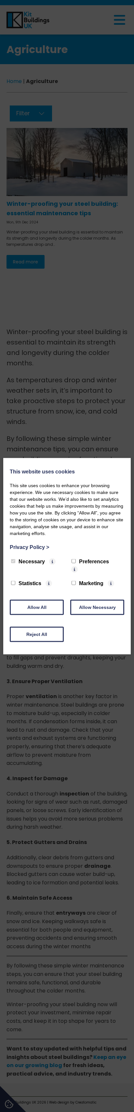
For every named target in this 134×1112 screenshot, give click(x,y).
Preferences (94, 561)
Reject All (36, 634)
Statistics (30, 583)
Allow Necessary (97, 607)
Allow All (37, 607)
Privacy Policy (29, 547)
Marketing (91, 583)
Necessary (32, 561)
